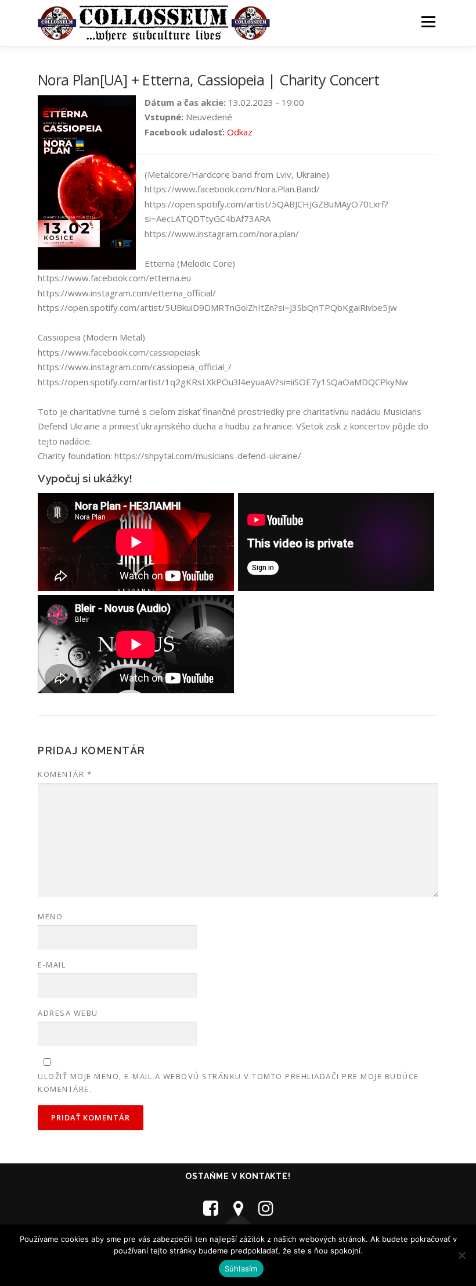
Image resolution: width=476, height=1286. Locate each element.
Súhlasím (241, 1268)
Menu (428, 21)
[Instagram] (265, 1208)
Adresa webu (68, 1013)
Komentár (65, 774)
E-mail (52, 964)
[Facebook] (210, 1208)
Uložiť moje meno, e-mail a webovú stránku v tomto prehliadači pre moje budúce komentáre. (228, 1082)
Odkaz (240, 132)
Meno (50, 916)
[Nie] (461, 1255)
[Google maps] (238, 1208)
